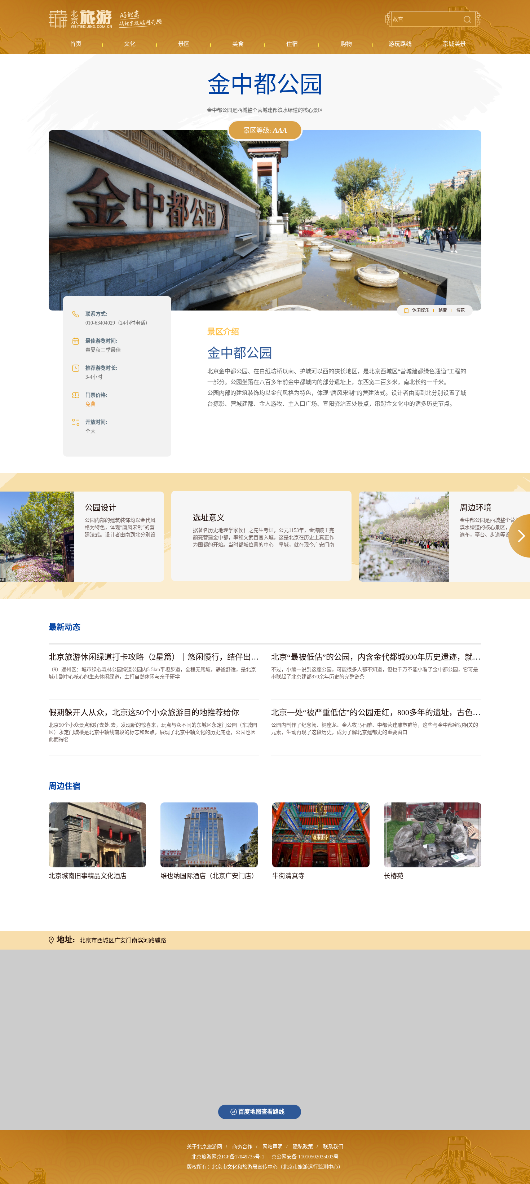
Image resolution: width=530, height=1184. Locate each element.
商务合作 (242, 1146)
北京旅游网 (105, 19)
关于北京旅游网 (204, 1146)
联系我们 (333, 1146)
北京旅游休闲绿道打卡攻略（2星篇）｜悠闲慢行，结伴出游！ (158, 656)
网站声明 (272, 1146)
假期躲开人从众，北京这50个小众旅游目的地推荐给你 (144, 712)
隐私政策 (303, 1146)
